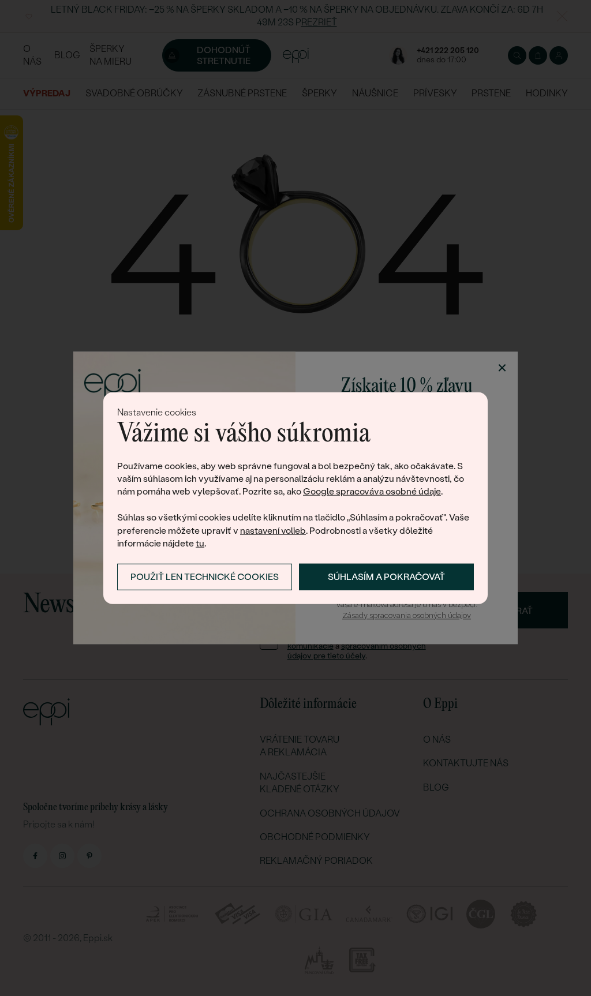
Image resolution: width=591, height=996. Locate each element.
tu (200, 543)
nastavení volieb (273, 530)
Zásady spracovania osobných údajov (406, 615)
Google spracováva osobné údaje (372, 491)
